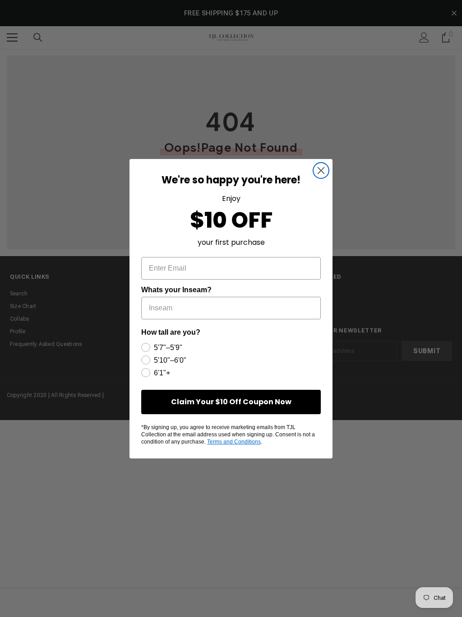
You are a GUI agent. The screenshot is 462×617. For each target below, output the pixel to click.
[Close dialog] (321, 170)
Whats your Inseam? (176, 290)
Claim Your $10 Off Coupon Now (231, 402)
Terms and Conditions (234, 442)
